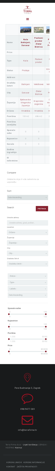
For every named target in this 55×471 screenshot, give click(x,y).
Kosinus (18, 448)
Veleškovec (39, 84)
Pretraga (42, 209)
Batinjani (26, 84)
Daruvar (25, 93)
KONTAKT (10, 467)
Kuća (25, 61)
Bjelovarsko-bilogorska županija (25, 103)
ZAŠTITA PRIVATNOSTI (27, 467)
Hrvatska (25, 111)
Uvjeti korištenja (30, 445)
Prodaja (25, 70)
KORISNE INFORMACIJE (34, 462)
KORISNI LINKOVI (14, 462)
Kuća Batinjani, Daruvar (26, 42)
